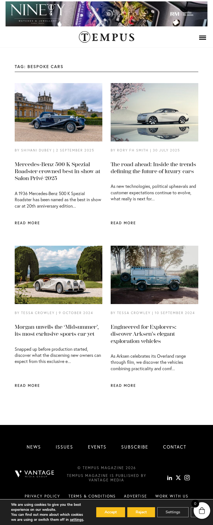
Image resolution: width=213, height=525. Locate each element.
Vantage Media (106, 480)
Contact (174, 447)
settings (76, 519)
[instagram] (187, 478)
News (34, 447)
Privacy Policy (42, 496)
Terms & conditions (92, 496)
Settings (173, 512)
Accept (111, 512)
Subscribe (134, 447)
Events (97, 447)
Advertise (135, 496)
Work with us (171, 496)
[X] (178, 478)
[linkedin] (170, 478)
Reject (141, 512)
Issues (64, 447)
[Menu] (202, 37)
